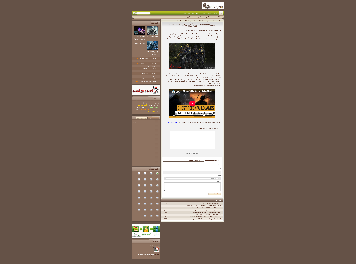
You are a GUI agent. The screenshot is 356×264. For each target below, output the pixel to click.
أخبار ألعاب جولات (185, 17)
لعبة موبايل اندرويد (151, 105)
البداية (221, 13)
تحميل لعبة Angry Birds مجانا (147, 109)
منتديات (184, 13)
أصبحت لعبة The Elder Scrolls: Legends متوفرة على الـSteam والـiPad (204, 205)
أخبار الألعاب (214, 21)
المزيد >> (135, 122)
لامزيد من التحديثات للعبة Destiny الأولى (211, 203)
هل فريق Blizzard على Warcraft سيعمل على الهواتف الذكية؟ (206, 207)
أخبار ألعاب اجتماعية (196, 17)
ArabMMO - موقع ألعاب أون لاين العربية (213, 5)
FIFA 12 (138, 107)
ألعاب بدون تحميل (142, 105)
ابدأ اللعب (209, 13)
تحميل (136, 58)
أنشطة (189, 13)
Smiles (218, 181)
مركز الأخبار (202, 13)
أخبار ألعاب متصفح (207, 17)
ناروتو (157, 109)
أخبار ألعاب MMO (217, 17)
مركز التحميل (195, 13)
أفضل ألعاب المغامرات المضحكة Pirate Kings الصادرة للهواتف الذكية (205, 219)
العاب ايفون (151, 111)
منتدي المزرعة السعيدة (151, 103)
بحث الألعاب (215, 13)
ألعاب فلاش (144, 107)
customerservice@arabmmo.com (146, 254)
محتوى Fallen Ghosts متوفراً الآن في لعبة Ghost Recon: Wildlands (205, 216)
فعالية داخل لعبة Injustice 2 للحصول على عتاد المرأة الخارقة (207, 212)
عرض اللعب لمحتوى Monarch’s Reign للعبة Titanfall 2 (208, 214)
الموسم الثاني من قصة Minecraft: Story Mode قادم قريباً (207, 210)
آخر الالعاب (139, 103)
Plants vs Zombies (153, 107)
